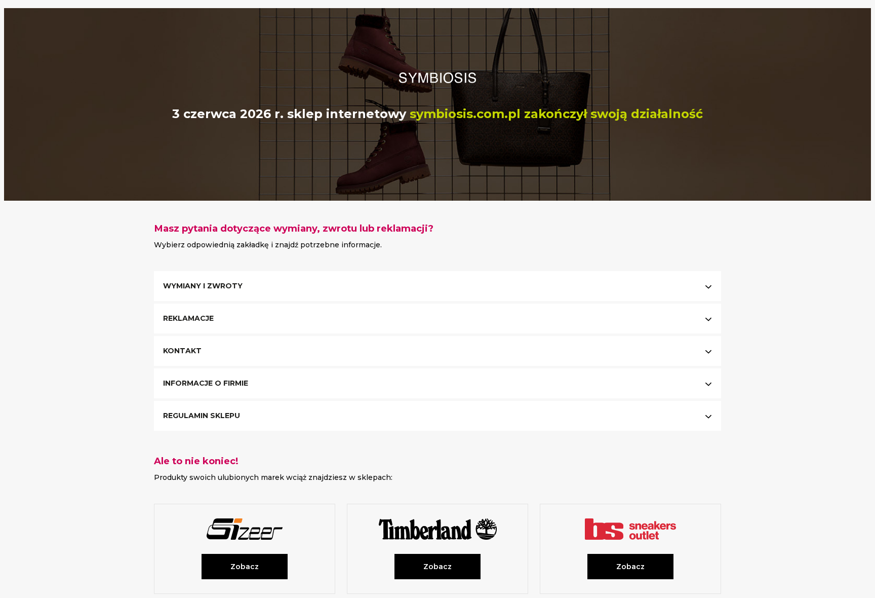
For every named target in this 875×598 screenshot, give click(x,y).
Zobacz (244, 566)
